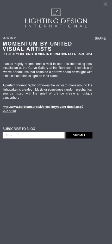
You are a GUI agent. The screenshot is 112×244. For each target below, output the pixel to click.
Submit (79, 135)
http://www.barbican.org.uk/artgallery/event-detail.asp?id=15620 (43, 108)
